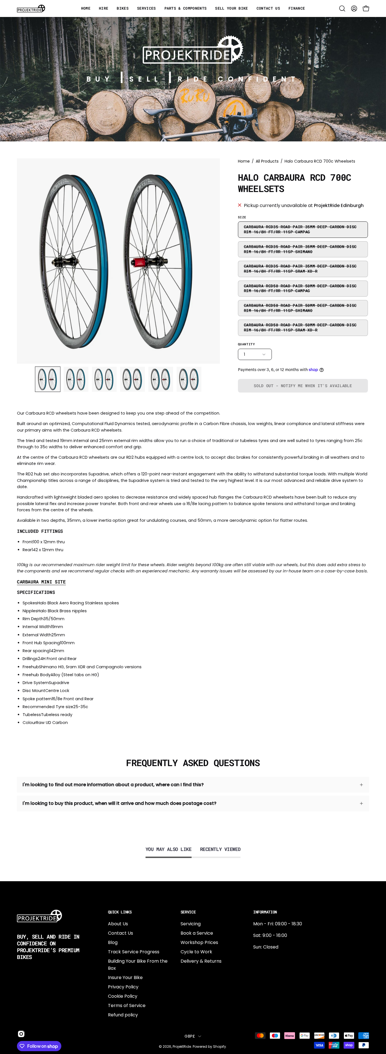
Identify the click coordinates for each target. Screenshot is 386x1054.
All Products (267, 161)
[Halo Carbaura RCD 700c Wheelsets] (47, 379)
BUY (100, 79)
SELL (145, 79)
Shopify (219, 1046)
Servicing (191, 924)
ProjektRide (182, 1046)
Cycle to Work (196, 952)
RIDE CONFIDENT (239, 79)
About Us (118, 924)
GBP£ (190, 1036)
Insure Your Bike (125, 977)
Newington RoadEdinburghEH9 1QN (271, 977)
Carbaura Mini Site (41, 582)
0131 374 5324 (268, 958)
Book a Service (197, 933)
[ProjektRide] (31, 8)
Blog (113, 942)
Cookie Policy (122, 996)
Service (188, 912)
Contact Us (120, 933)
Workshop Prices (199, 942)
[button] (342, 8)
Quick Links (120, 912)
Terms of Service (127, 1005)
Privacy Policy (123, 987)
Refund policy (123, 1015)
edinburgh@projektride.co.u (284, 996)
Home (244, 161)
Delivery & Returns (201, 961)
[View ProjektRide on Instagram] (20, 1034)
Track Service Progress (133, 952)
